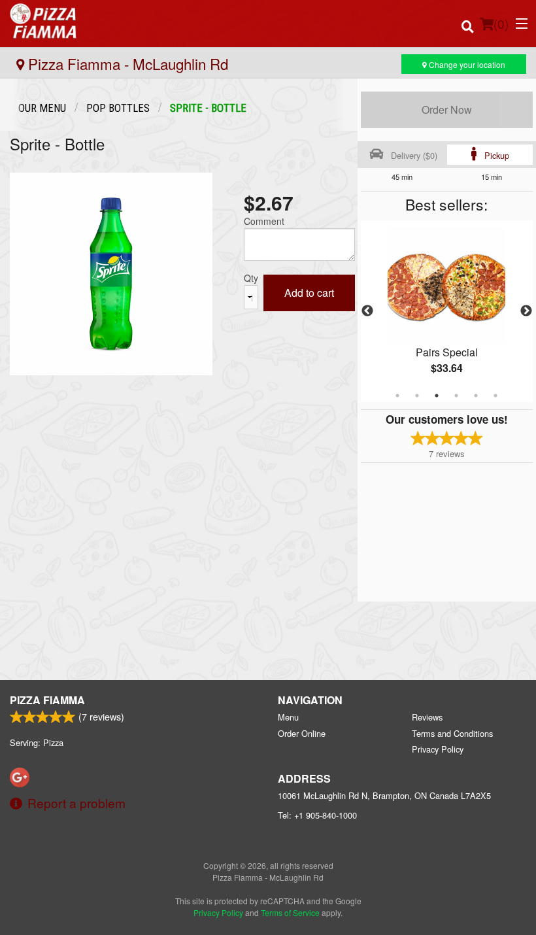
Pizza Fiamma (47, 699)
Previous (367, 311)
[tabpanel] (446, 311)
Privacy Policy (437, 749)
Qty (251, 277)
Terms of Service (290, 912)
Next (526, 311)
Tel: (317, 815)
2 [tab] (417, 395)
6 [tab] (495, 395)
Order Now (447, 109)
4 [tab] (456, 395)
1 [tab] (397, 395)
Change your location (466, 64)
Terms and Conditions (452, 733)
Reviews (427, 717)
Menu (288, 717)
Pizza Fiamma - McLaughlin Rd (126, 63)
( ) (501, 23)
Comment (264, 221)
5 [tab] (475, 395)
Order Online (302, 733)
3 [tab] (436, 395)
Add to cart (309, 292)
